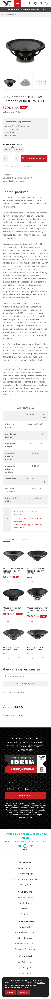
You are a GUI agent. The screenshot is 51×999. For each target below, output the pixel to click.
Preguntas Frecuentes (25, 949)
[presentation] (5, 82)
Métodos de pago (25, 873)
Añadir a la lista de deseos (20, 166)
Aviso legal (25, 927)
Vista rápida (7, 582)
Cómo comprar (25, 868)
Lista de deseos (25, 903)
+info (25, 849)
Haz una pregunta (25, 683)
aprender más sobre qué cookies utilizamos (25, 983)
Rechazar (23, 992)
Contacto (25, 914)
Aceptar (10, 992)
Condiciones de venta (25, 943)
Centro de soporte (24, 897)
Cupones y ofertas (25, 884)
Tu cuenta (24, 908)
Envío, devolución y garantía (24, 879)
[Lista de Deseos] (35, 3)
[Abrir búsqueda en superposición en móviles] (30, 3)
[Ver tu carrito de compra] (46, 3)
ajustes (25, 987)
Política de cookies (24, 938)
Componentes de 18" (12, 14)
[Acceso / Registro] (41, 3)
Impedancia (9, 144)
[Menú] (17, 3)
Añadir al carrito (36, 158)
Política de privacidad (24, 932)
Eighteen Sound (16, 181)
